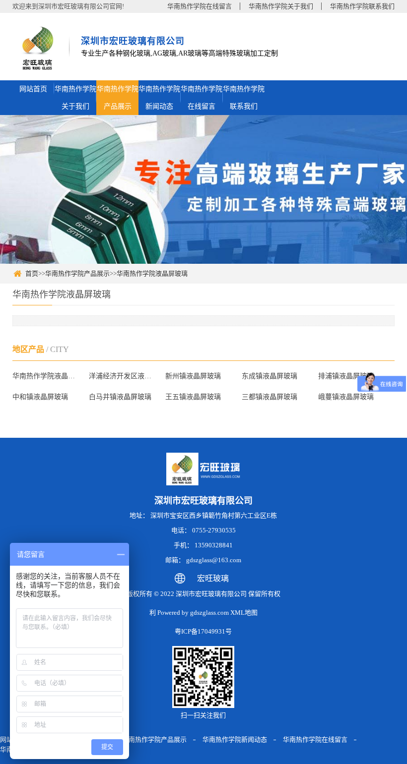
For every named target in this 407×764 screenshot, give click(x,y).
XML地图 (244, 612)
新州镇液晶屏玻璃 (193, 376)
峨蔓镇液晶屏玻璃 (346, 397)
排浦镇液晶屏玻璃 (346, 376)
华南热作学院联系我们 (362, 6)
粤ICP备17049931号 (203, 631)
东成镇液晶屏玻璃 (269, 376)
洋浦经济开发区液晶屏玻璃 (123, 376)
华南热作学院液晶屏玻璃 (152, 273)
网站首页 (33, 89)
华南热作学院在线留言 (199, 6)
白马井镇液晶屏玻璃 (120, 397)
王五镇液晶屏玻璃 (193, 397)
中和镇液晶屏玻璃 (40, 397)
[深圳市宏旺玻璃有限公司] (37, 49)
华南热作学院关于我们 (281, 6)
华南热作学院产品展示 (117, 97)
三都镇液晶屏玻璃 (269, 397)
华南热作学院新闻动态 (159, 97)
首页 (31, 273)
